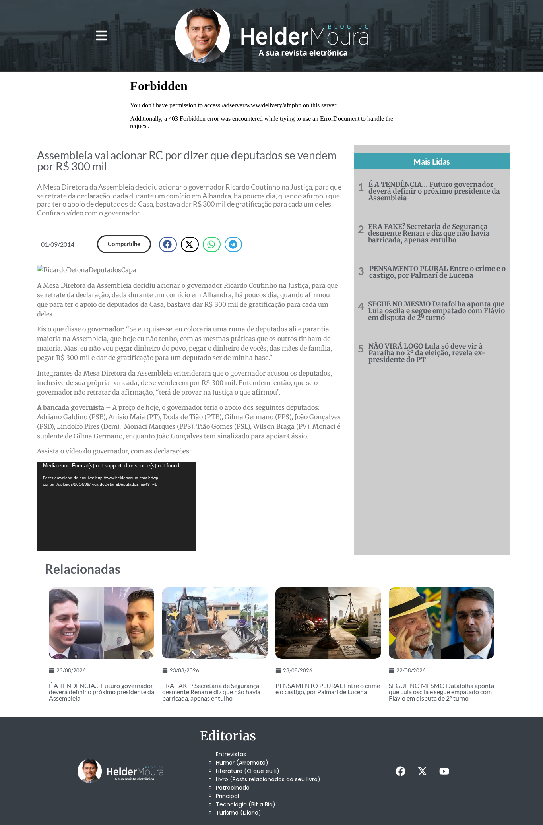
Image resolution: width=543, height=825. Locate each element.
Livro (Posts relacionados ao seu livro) (268, 779)
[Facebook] (400, 771)
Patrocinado (233, 788)
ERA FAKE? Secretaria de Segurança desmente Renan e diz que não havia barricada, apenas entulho (429, 233)
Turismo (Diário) (238, 813)
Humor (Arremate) (242, 763)
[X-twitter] (422, 771)
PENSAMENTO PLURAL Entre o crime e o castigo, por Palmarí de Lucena (437, 272)
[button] (102, 36)
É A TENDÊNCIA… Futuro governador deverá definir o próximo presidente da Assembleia (434, 191)
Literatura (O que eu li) (247, 771)
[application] (116, 506)
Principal (227, 796)
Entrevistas (231, 754)
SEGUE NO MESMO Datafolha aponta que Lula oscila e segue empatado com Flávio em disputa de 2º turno (436, 311)
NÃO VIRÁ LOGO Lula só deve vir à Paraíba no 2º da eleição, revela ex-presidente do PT (426, 353)
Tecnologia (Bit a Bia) (245, 804)
